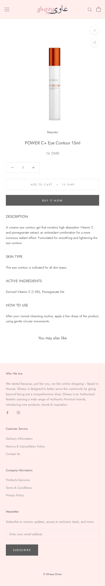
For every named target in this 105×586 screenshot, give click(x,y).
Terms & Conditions (19, 487)
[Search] (90, 9)
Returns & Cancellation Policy (25, 446)
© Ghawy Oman (52, 574)
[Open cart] (98, 9)
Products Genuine (18, 480)
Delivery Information (19, 438)
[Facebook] (7, 412)
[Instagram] (18, 412)
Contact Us (13, 454)
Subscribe (22, 550)
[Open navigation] (6, 9)
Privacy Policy (15, 495)
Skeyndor (52, 132)
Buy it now (52, 200)
